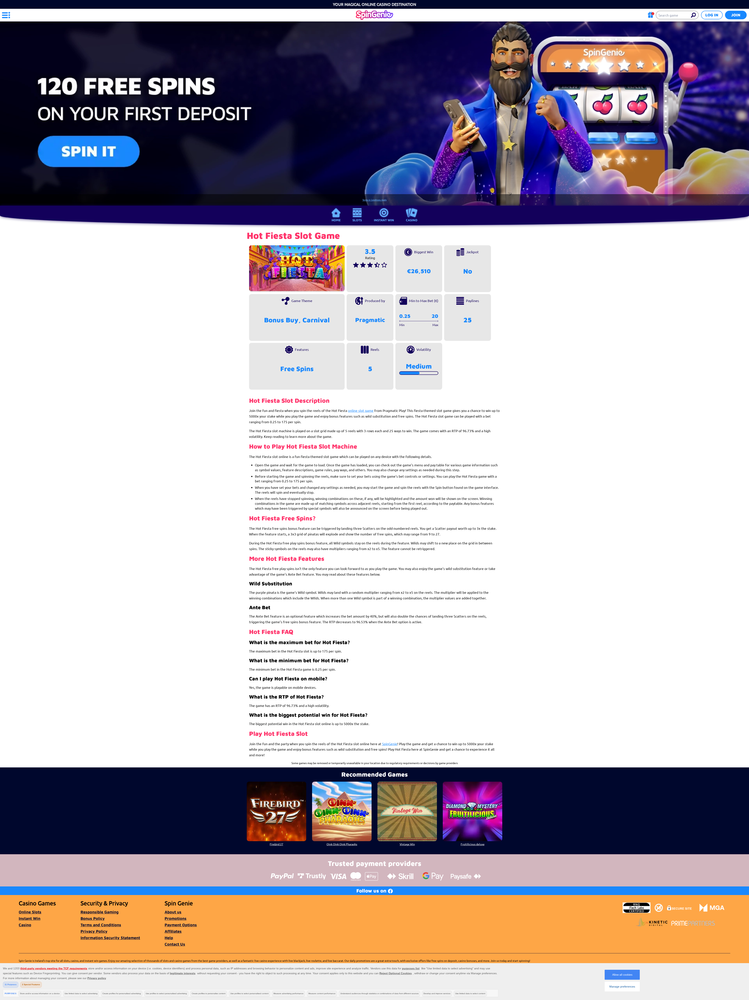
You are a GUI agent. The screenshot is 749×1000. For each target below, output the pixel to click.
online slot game (361, 410)
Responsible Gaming (100, 912)
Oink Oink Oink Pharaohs (342, 844)
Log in (711, 15)
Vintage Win (407, 844)
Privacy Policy (94, 931)
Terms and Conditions (101, 925)
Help (169, 937)
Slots (357, 220)
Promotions (175, 918)
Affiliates (173, 931)
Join (735, 15)
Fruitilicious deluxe (473, 844)
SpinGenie (389, 744)
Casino (411, 220)
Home (336, 220)
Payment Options (181, 925)
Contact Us (175, 944)
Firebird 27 (276, 844)
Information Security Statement (110, 937)
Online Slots (30, 912)
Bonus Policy (93, 918)
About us (173, 912)
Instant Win (384, 220)
